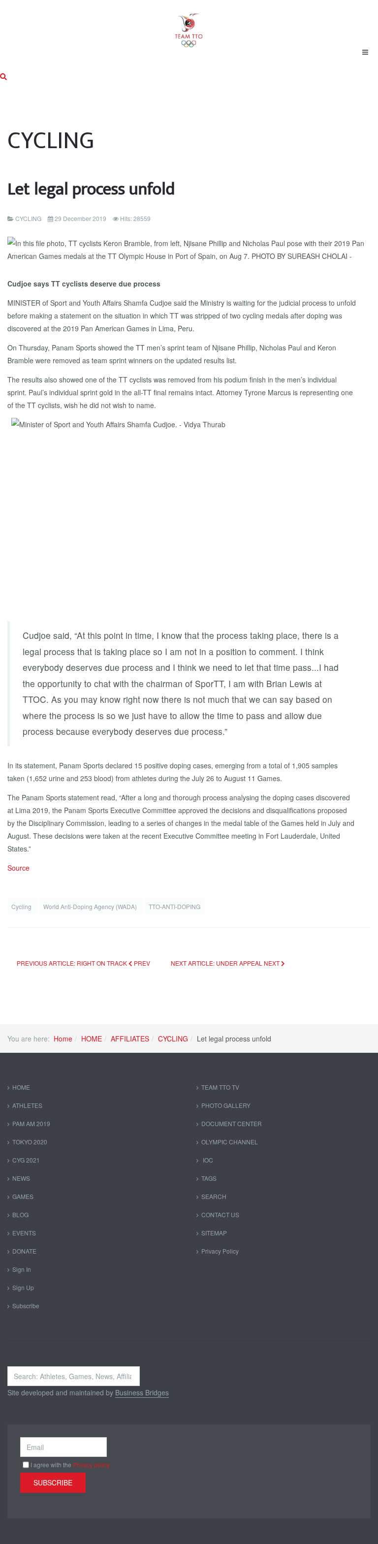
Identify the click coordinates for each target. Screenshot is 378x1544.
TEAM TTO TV (220, 1087)
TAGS (209, 1178)
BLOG (20, 1214)
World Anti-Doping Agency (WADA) (90, 906)
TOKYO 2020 (29, 1141)
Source (18, 868)
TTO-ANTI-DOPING (174, 906)
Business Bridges (142, 1392)
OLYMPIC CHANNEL (229, 1141)
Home (63, 1038)
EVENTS (24, 1233)
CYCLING (173, 1038)
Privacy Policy (220, 1251)
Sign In (21, 1269)
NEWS (21, 1178)
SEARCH (213, 1196)
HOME (91, 1038)
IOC (207, 1160)
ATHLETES (27, 1105)
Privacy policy (91, 1464)
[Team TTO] (189, 25)
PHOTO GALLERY (226, 1105)
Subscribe (25, 1305)
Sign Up (23, 1287)
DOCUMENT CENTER (231, 1123)
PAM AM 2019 (31, 1123)
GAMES (22, 1196)
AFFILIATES (130, 1038)
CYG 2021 (26, 1160)
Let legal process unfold (91, 189)
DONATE (24, 1251)
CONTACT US (220, 1214)
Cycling (22, 906)
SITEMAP (214, 1233)
